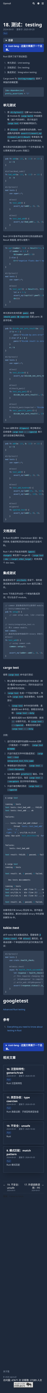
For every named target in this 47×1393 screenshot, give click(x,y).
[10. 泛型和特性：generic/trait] (23, 1078)
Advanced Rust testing (14, 1009)
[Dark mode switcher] (38, 3)
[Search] (34, 3)
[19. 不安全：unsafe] (23, 1133)
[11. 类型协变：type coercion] (23, 1106)
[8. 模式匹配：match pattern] (23, 1159)
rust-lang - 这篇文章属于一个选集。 (24, 47)
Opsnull (7, 3)
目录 (10, 40)
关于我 (6, 1371)
